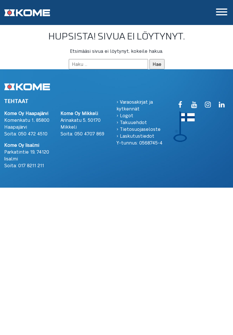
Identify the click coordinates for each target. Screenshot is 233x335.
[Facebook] (180, 105)
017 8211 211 (31, 165)
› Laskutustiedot (135, 136)
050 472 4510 (32, 133)
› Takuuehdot (131, 122)
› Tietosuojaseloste (138, 129)
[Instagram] (207, 105)
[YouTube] (194, 105)
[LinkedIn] (221, 105)
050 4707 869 (89, 133)
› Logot (124, 115)
